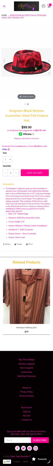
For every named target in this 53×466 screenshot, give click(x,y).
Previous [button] (2, 298)
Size (5, 153)
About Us (26, 387)
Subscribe (39, 440)
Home (4, 15)
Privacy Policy (26, 392)
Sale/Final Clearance (26, 376)
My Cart (26, 415)
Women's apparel (26, 364)
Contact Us (26, 420)
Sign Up (26, 411)
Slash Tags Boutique (19, 456)
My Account (26, 407)
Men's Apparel (26, 368)
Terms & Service (26, 396)
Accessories (26, 372)
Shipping (17, 138)
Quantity (7, 166)
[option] (26, 303)
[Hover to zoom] (26, 62)
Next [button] (50, 298)
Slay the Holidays (27, 359)
